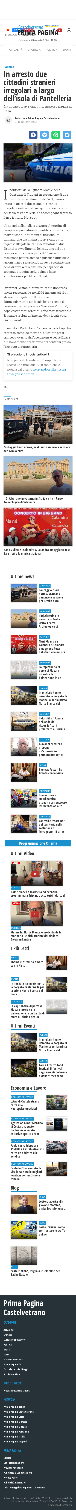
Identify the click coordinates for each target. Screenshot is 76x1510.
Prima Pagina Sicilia (14, 1436)
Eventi (7, 1349)
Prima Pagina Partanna (16, 1431)
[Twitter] (44, 135)
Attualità (15, 49)
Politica (51, 49)
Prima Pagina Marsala (15, 1421)
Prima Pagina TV (12, 1364)
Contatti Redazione (14, 1462)
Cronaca (34, 49)
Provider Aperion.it (13, 1467)
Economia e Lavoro (13, 1359)
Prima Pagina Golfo (14, 1416)
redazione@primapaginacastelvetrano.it (25, 1487)
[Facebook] (33, 135)
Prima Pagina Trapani (15, 1441)
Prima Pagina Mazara (15, 1426)
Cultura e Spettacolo (14, 1339)
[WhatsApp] (55, 135)
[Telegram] (67, 135)
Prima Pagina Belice (14, 1406)
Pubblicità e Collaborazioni (18, 1472)
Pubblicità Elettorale (14, 1482)
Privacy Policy (10, 1477)
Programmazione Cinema (17, 1390)
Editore (7, 1457)
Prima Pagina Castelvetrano (19, 1411)
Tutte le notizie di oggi (16, 1369)
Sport (67, 49)
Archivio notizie (12, 1374)
